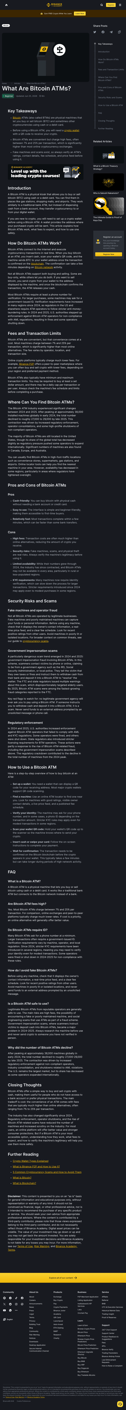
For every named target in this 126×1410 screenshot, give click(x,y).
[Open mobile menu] (120, 5)
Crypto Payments (61, 1307)
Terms (31, 1317)
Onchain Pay (83, 1313)
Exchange (58, 1297)
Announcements (35, 1304)
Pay (55, 1304)
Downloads (33, 1342)
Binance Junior (59, 1310)
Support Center (108, 1333)
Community (33, 1331)
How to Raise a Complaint (112, 1366)
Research (57, 1335)
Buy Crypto (58, 1300)
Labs (80, 1309)
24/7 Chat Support (109, 1330)
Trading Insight (108, 1314)
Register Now (108, 254)
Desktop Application (37, 1345)
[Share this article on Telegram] (111, 32)
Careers (32, 1300)
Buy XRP (81, 1365)
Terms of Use (10, 1397)
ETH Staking (58, 1328)
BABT (56, 1331)
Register (111, 5)
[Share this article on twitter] (94, 32)
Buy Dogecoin (83, 1368)
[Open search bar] (101, 5)
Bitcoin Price (83, 1332)
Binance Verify (107, 1349)
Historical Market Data (111, 1310)
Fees (104, 1342)
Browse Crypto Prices (86, 1329)
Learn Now (79, 13)
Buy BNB (81, 1361)
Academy (57, 1314)
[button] (120, 4)
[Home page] (54, 5)
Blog (31, 1328)
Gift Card (57, 1317)
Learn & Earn (83, 1325)
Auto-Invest (58, 1324)
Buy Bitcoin (82, 1358)
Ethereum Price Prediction (88, 1348)
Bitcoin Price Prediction (87, 1345)
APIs (103, 1346)
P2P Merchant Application (88, 1297)
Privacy (32, 1321)
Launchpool (58, 1321)
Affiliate (105, 1297)
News (31, 1307)
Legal (31, 1314)
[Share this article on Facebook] (103, 32)
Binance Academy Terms (36, 1397)
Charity (56, 1338)
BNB (103, 1304)
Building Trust (34, 1324)
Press (31, 1310)
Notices (32, 1338)
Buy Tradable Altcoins (86, 1375)
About (31, 1297)
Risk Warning (34, 1335)
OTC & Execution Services (112, 1307)
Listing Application (85, 1300)
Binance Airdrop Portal (111, 1356)
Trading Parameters (110, 1353)
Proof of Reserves (109, 1317)
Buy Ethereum (83, 1372)
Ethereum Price (84, 1336)
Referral (105, 1300)
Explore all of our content (61, 1278)
